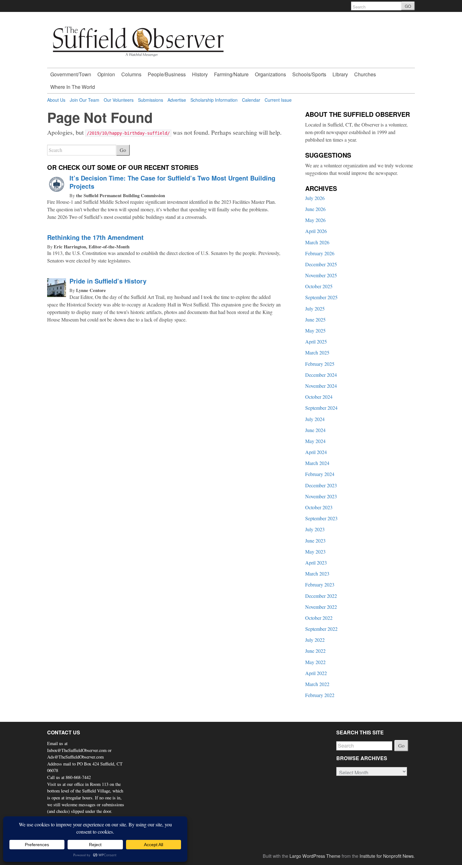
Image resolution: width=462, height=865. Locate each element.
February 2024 (319, 474)
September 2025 (321, 297)
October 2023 (319, 507)
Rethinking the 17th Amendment (95, 237)
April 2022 (316, 673)
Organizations (270, 74)
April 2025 (316, 341)
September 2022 (321, 628)
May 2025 (315, 330)
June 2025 (315, 319)
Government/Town (70, 74)
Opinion (106, 74)
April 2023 (316, 562)
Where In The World (72, 86)
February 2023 (319, 584)
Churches (365, 74)
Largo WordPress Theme (314, 855)
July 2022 (315, 639)
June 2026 (315, 209)
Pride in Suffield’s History (107, 280)
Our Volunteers (119, 100)
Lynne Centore (91, 290)
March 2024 (317, 463)
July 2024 (315, 419)
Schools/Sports (309, 74)
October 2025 (319, 286)
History (200, 74)
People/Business (167, 74)
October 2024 (319, 396)
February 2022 (319, 695)
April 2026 (316, 231)
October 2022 (319, 617)
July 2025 (315, 308)
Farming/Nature (231, 74)
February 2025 (319, 363)
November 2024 (321, 385)
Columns (131, 74)
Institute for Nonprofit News (387, 855)
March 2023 (317, 573)
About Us (56, 100)
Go (123, 150)
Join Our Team (84, 100)
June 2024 (315, 430)
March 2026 (317, 242)
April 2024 (316, 452)
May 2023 (315, 551)
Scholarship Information (214, 100)
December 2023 (321, 485)
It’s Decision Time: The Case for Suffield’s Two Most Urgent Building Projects (172, 182)
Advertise (177, 100)
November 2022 (321, 606)
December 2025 (321, 264)
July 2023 (315, 529)
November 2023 (321, 496)
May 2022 (315, 662)
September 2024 (321, 407)
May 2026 (315, 220)
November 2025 (321, 275)
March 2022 (317, 684)
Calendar (251, 100)
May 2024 (315, 441)
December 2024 (321, 374)
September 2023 (321, 518)
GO (408, 6)
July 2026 (315, 198)
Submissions (150, 100)
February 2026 (319, 253)
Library (340, 74)
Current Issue (278, 100)
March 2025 (317, 352)
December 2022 (321, 595)
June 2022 (315, 650)
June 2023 (315, 540)
